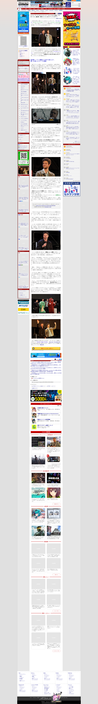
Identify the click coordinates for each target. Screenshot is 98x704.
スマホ (38, 8)
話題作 (19, 10)
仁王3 (67, 164)
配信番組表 (60, 10)
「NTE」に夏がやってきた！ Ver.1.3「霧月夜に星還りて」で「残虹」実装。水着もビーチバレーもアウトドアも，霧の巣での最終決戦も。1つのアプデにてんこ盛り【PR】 (38, 520)
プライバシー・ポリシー (49, 701)
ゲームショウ (51, 10)
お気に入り (69, 0)
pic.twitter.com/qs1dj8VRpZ (50, 205)
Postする (57, 13)
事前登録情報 (46, 688)
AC (54, 8)
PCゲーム (21, 144)
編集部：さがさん (59, 18)
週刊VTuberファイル (24, 93)
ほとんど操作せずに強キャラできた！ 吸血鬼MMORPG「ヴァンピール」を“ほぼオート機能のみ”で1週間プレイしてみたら (23, 224)
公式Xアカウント (22, 0)
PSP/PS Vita (70, 673)
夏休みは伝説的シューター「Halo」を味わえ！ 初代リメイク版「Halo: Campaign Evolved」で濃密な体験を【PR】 (38, 537)
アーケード (70, 684)
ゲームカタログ (71, 693)
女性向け (42, 8)
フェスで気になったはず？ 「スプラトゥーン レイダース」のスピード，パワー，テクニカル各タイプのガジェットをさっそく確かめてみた (23, 236)
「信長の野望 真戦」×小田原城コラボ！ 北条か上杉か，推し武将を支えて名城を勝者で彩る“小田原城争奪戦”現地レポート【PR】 (53, 537)
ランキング (78, 0)
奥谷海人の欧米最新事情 (24, 84)
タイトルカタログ (35, 679)
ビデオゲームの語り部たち (24, 118)
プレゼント (56, 10)
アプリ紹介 (46, 690)
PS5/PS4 (30, 8)
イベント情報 (71, 687)
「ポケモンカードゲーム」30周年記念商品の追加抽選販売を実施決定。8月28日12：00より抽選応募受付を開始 (72, 90)
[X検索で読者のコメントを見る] (54, 13)
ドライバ (21, 141)
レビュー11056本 (20, 6)
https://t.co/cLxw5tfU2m (40, 205)
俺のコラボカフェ (23, 112)
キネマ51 (22, 128)
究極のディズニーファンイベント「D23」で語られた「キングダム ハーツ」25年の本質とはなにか (23, 274)
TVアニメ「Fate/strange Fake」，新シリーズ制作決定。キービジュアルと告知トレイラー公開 (72, 138)
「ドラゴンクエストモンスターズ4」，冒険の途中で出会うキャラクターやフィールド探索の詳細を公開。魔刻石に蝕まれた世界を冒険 (72, 122)
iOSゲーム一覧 (46, 692)
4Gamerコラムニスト (24, 116)
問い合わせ (34, 0)
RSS (18, 0)
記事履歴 (74, 0)
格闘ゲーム (70, 688)
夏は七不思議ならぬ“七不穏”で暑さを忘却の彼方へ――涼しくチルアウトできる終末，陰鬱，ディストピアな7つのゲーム (23, 210)
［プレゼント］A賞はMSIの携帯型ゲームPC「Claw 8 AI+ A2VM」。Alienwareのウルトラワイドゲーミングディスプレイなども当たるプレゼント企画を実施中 (53, 466)
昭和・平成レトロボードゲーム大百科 (24, 114)
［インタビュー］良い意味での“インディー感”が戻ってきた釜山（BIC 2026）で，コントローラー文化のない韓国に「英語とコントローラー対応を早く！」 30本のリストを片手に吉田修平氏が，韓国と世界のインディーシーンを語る (23, 262)
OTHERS (49, 386)
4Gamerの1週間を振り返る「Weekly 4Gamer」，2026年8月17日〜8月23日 (52, 499)
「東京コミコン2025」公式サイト (46, 348)
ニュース (21, 53)
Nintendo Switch (21, 684)
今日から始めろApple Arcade (25, 110)
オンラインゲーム (23, 10)
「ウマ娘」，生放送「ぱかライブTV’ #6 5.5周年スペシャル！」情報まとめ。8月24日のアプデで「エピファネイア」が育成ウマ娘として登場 (72, 101)
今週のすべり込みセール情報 (24, 100)
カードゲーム (71, 689)
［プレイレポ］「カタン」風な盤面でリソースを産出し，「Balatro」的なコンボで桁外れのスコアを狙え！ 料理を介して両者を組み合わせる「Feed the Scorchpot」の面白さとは (38, 591)
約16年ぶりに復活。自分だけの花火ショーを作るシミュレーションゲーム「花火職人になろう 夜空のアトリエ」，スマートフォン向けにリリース (72, 95)
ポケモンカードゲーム (69, 147)
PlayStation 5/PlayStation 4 (23, 147)
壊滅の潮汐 (68, 172)
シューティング (71, 690)
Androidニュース (47, 687)
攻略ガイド (33, 10)
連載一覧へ (56, 574)
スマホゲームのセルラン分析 (24, 98)
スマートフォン (46, 684)
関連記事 (42, 344)
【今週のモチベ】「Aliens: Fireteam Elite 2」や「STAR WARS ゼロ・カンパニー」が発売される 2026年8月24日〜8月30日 (38, 485)
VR (46, 8)
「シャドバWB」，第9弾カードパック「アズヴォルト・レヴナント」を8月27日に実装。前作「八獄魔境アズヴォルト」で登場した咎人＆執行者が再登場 (72, 106)
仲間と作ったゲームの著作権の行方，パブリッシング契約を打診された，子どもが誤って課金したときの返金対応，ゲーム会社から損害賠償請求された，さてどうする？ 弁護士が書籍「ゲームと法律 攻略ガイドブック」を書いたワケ (53, 521)
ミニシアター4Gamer (24, 120)
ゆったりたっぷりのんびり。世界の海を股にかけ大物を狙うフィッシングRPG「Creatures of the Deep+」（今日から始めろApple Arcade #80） (38, 500)
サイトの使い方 (29, 0)
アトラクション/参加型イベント (23, 46)
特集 (20, 54)
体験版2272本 (26, 6)
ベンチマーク (59, 691)
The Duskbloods (68, 158)
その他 (70, 692)
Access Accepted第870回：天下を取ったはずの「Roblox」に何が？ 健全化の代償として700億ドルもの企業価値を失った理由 (53, 485)
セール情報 (46, 689)
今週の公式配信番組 (23, 91)
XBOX (26, 8)
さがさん (35, 388)
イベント (53, 386)
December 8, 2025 (48, 206)
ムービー (46, 10)
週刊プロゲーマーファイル (24, 89)
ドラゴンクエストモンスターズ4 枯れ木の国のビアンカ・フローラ (72, 154)
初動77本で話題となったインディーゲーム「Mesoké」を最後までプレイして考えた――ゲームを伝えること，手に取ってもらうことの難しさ (23, 248)
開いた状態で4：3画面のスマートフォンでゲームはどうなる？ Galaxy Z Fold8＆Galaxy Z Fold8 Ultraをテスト (53, 606)
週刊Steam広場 (23, 102)
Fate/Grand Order (68, 150)
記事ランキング (22, 680)
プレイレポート (46, 675)
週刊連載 (29, 10)
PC (22, 8)
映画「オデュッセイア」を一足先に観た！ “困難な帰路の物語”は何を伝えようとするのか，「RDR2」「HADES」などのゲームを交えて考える (23, 186)
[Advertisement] (46, 663)
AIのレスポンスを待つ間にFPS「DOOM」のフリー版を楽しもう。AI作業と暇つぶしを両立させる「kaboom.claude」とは (38, 448)
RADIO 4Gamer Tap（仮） (24, 104)
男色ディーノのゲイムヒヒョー (24, 95)
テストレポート (59, 687)
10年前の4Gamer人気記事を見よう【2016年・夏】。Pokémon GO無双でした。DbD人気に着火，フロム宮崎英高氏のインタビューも (23, 198)
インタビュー (42, 10)
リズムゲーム (71, 691)
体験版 (21, 676)
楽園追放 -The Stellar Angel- (70, 161)
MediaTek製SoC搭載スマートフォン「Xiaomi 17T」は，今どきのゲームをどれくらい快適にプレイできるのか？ (53, 591)
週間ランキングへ (77, 141)
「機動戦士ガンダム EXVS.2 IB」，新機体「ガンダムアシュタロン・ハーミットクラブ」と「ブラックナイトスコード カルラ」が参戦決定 (72, 111)
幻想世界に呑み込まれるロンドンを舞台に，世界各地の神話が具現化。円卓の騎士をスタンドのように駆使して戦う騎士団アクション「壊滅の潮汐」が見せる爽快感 (38, 607)
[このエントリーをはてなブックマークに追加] (61, 359)
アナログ (58, 8)
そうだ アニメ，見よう (24, 106)
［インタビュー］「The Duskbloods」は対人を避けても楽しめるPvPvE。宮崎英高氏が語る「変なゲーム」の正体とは (23, 286)
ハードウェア (50, 8)
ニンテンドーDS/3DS (34, 684)
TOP (19, 8)
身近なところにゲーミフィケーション (24, 126)
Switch (34, 8)
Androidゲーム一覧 (47, 693)
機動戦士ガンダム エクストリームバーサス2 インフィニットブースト (72, 169)
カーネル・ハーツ (69, 175)
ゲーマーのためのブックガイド (24, 108)
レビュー (37, 10)
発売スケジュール (35, 678)
